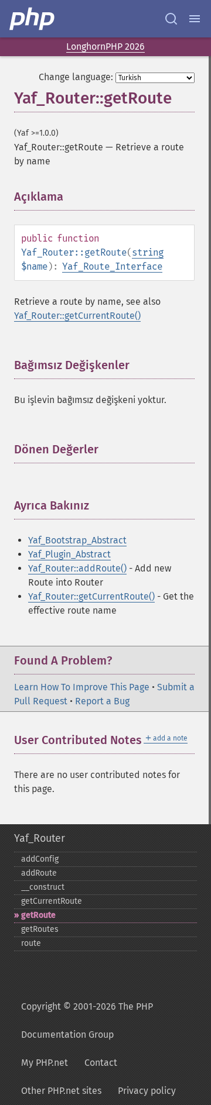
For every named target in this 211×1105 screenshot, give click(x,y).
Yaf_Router (39, 838)
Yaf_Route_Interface (112, 266)
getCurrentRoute (51, 901)
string (148, 252)
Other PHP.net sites (61, 1090)
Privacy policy (147, 1090)
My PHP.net (44, 1062)
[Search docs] (171, 18)
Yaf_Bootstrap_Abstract (77, 540)
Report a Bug (102, 701)
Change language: (76, 76)
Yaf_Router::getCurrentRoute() (77, 315)
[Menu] (194, 18)
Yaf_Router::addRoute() (77, 568)
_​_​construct (42, 887)
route (31, 943)
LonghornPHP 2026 (105, 46)
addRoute (39, 873)
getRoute (38, 915)
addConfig (40, 859)
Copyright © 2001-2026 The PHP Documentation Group (87, 1020)
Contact (100, 1062)
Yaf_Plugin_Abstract (69, 554)
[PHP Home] (32, 18)
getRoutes (40, 929)
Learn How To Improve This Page (81, 687)
